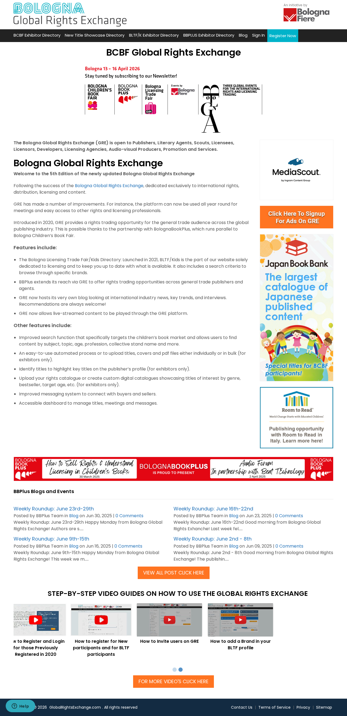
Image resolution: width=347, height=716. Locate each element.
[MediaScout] (297, 170)
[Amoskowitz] (297, 418)
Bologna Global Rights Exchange (109, 186)
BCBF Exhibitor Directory (37, 35)
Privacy (303, 707)
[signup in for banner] (297, 217)
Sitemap (324, 707)
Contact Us (241, 707)
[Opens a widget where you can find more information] (20, 706)
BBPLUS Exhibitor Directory (208, 35)
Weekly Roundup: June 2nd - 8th (213, 538)
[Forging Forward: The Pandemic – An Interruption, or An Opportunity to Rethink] (173, 469)
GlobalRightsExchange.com (75, 707)
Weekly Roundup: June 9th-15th (51, 538)
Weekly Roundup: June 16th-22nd (213, 508)
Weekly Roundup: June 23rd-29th (54, 508)
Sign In (258, 35)
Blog (243, 35)
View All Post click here (173, 572)
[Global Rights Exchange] (70, 14)
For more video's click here (173, 681)
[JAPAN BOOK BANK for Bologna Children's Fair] (297, 307)
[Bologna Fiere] (306, 12)
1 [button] (174, 670)
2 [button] (180, 670)
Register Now (282, 36)
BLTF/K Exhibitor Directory (154, 35)
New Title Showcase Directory (94, 35)
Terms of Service (274, 707)
